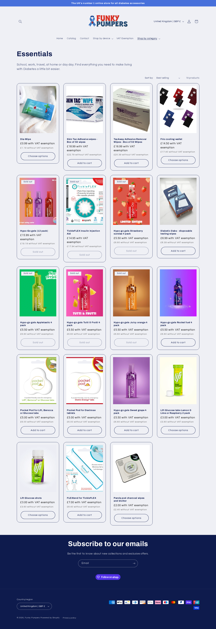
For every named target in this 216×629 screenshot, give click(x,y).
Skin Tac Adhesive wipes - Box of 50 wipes (82, 140)
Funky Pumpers (32, 618)
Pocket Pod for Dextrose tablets (81, 411)
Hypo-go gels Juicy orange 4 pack (131, 323)
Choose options (38, 156)
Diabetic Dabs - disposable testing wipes (176, 232)
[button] (20, 21)
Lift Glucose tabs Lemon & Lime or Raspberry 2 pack (175, 411)
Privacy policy (69, 618)
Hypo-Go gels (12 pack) (34, 230)
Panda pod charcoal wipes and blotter (129, 499)
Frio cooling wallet (171, 139)
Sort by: (149, 78)
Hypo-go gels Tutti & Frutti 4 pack (83, 323)
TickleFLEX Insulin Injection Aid (83, 232)
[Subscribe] (134, 563)
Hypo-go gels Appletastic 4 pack (36, 323)
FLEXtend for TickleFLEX (81, 498)
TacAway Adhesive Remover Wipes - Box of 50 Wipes (130, 140)
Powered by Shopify (50, 618)
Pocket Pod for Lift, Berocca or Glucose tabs (36, 411)
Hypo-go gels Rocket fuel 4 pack (176, 323)
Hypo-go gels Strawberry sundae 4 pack (128, 232)
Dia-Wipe (25, 139)
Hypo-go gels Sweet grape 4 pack (130, 411)
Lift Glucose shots (31, 498)
